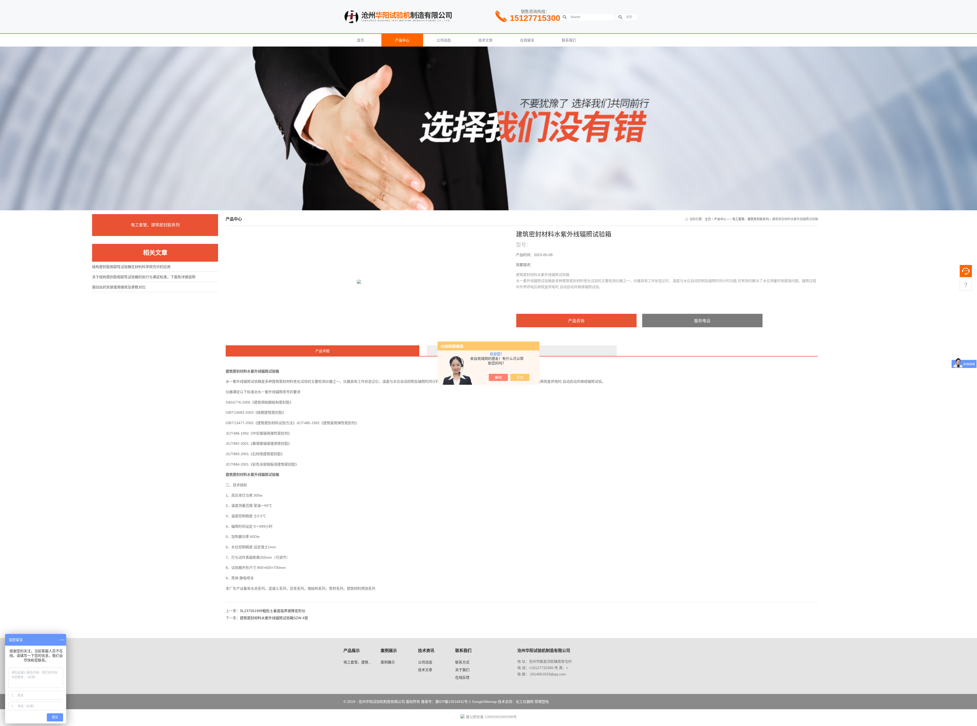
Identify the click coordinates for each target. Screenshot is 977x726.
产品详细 (322, 351)
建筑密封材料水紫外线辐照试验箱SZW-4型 (274, 618)
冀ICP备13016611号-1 (453, 702)
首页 (360, 40)
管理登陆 (542, 702)
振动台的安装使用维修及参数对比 (119, 287)
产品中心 (402, 40)
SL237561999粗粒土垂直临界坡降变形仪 (272, 611)
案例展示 (388, 662)
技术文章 (485, 40)
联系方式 (462, 662)
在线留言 (527, 40)
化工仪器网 (525, 702)
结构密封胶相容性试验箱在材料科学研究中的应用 (131, 267)
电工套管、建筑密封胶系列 (155, 225)
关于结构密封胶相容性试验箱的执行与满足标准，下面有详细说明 (143, 277)
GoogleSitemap (484, 702)
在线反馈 (462, 677)
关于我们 (462, 670)
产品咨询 (576, 321)
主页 (708, 219)
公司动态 (444, 40)
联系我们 (569, 40)
